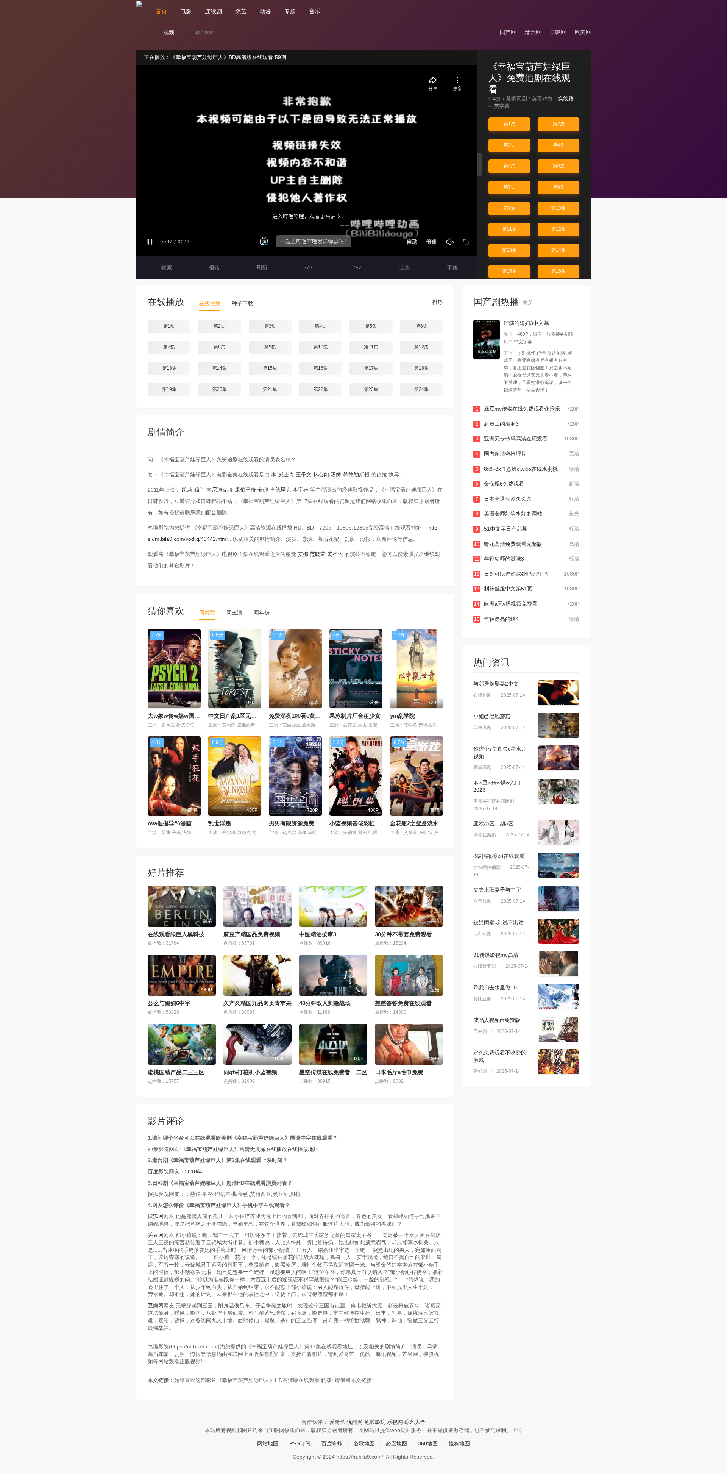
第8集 (559, 187)
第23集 (371, 389)
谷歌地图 (364, 1443)
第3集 (509, 145)
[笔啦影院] (139, 3)
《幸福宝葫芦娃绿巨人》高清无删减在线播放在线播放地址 (250, 1149)
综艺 (240, 11)
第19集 (169, 389)
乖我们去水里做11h (496, 987)
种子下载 (242, 303)
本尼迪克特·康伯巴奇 (231, 490)
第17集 (371, 368)
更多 (529, 302)
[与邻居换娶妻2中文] (558, 692)
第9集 (509, 208)
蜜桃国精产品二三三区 (176, 1072)
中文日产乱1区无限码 (235, 715)
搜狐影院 (158, 1194)
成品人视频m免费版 (496, 1020)
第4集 (559, 145)
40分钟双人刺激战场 (325, 1003)
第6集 (559, 166)
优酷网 (355, 1422)
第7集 (509, 187)
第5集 (509, 166)
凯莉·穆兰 (193, 490)
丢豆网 (156, 1235)
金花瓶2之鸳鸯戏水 (414, 823)
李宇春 (301, 490)
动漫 (265, 11)
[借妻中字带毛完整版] (486, 339)
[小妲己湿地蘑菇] (558, 725)
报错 (213, 267)
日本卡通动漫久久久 (527, 499)
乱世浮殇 (219, 823)
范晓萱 (318, 554)
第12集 (558, 229)
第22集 (321, 389)
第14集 (558, 250)
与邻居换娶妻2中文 (496, 684)
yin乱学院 (402, 715)
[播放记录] (587, 11)
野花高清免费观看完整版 (526, 544)
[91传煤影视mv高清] (558, 963)
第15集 (509, 271)
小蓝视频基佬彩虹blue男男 (363, 823)
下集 (452, 267)
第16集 (558, 271)
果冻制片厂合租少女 (355, 715)
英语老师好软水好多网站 (527, 514)
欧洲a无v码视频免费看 (526, 604)
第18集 (421, 368)
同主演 (234, 612)
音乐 (314, 11)
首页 (161, 11)
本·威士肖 (282, 475)
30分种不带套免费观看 (403, 934)
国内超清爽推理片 (527, 454)
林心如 (321, 475)
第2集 (559, 124)
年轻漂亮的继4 (526, 619)
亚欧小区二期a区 (493, 823)
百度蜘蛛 (332, 1443)
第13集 (509, 250)
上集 (404, 267)
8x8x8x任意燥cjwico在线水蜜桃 (527, 469)
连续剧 (213, 11)
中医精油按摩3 (317, 934)
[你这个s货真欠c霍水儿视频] (558, 757)
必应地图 (396, 1443)
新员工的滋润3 (527, 424)
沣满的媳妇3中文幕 (526, 323)
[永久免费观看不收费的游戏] (558, 1061)
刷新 (261, 267)
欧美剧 (583, 32)
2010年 (193, 1171)
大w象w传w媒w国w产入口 (182, 715)
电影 (186, 11)
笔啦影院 (374, 1422)
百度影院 (158, 1171)
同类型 (207, 612)
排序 (437, 302)
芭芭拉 (379, 475)
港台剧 (533, 32)
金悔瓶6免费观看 (527, 484)
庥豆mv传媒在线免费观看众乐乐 (527, 409)
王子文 (304, 475)
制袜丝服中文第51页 (526, 589)
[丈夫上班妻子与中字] (558, 898)
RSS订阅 (299, 1443)
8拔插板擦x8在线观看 (498, 856)
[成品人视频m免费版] (558, 1029)
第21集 (270, 389)
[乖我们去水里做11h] (558, 996)
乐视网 (395, 1422)
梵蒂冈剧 (516, 98)
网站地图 (267, 1443)
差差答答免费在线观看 (403, 1003)
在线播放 (209, 303)
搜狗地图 (459, 1443)
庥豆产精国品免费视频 (251, 934)
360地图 (428, 1443)
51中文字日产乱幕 (527, 529)
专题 (290, 11)
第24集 (421, 389)
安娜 (303, 554)
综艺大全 (415, 1422)
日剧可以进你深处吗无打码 (526, 574)
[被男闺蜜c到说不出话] (558, 931)
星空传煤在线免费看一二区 (333, 1072)
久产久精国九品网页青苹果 (257, 1003)
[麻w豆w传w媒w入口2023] (558, 791)
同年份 (262, 612)
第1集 (509, 124)
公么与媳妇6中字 (169, 1003)
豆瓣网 (156, 1306)
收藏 (166, 267)
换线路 (566, 98)
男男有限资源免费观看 (297, 823)
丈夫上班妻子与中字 (497, 890)
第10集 (558, 208)
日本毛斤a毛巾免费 (399, 1072)
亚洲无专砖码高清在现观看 (527, 439)
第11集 (509, 229)
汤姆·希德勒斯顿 (350, 475)
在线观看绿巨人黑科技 (176, 934)
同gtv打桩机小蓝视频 (250, 1072)
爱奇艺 (337, 1422)
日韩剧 (558, 32)
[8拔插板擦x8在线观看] (558, 865)
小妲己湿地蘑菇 (491, 716)
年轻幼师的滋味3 (526, 559)
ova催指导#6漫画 (170, 823)
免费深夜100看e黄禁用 (297, 715)
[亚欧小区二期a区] (558, 832)
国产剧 (508, 32)
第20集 (219, 389)
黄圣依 (335, 554)
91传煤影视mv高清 (495, 955)
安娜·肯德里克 (274, 490)
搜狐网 (156, 1216)
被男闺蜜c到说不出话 (498, 922)
